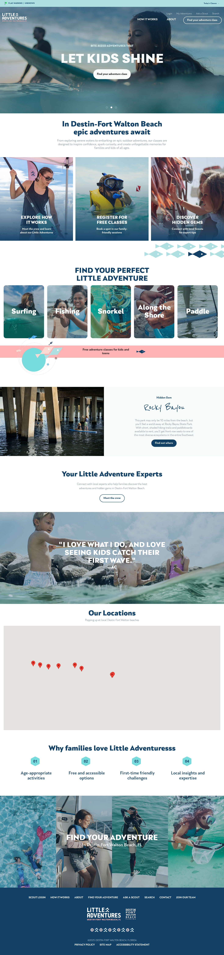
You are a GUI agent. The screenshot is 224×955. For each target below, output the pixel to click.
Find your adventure (103, 897)
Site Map (105, 945)
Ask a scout (131, 897)
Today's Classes (210, 3)
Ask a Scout (202, 13)
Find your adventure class (202, 20)
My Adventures (184, 13)
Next (114, 504)
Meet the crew (112, 498)
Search (215, 13)
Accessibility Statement (132, 945)
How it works (147, 19)
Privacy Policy (85, 945)
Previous (109, 504)
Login (169, 13)
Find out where (164, 443)
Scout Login (37, 897)
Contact (165, 897)
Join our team (186, 897)
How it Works (59, 897)
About (171, 19)
